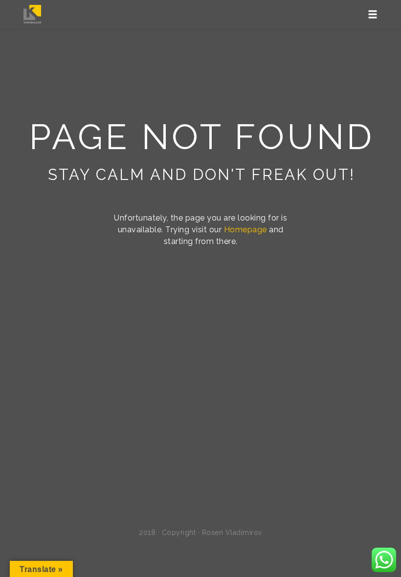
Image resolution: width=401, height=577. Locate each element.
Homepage (245, 229)
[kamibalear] (32, 14)
